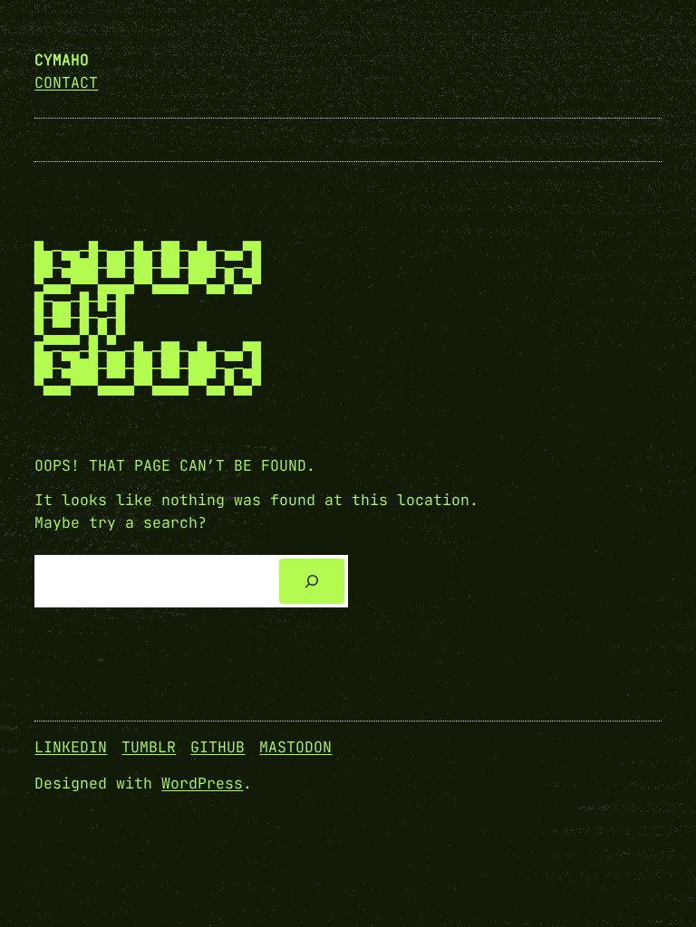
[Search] (311, 581)
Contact (66, 82)
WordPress (202, 783)
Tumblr (148, 747)
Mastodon (295, 747)
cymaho (61, 60)
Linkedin (70, 747)
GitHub (217, 747)
